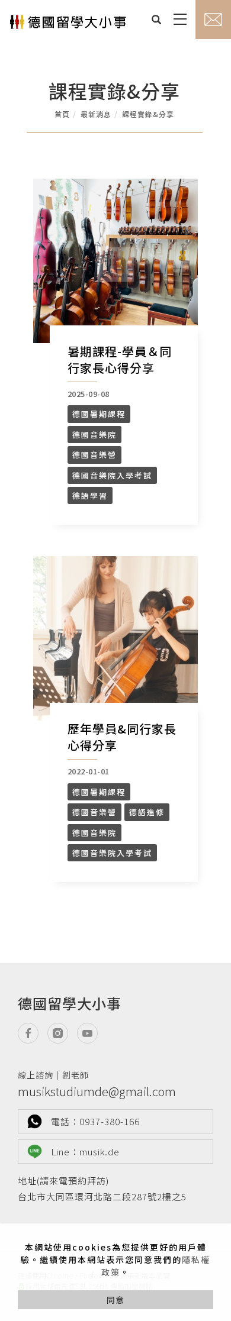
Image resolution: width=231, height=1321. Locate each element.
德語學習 (90, 495)
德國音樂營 (94, 454)
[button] (153, 19)
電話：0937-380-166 (95, 1121)
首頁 (62, 114)
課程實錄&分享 (148, 114)
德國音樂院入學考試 (112, 475)
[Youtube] (92, 1033)
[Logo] (68, 26)
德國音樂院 (94, 434)
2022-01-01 (89, 771)
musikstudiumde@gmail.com (97, 1084)
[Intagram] (62, 1033)
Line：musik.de (85, 1151)
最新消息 (96, 114)
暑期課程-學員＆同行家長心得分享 (120, 359)
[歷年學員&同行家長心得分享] (115, 638)
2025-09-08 (89, 393)
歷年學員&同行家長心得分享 (122, 737)
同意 (115, 1300)
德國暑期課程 (99, 413)
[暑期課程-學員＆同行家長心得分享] (115, 261)
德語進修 (147, 812)
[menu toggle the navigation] (178, 19)
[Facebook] (32, 1033)
